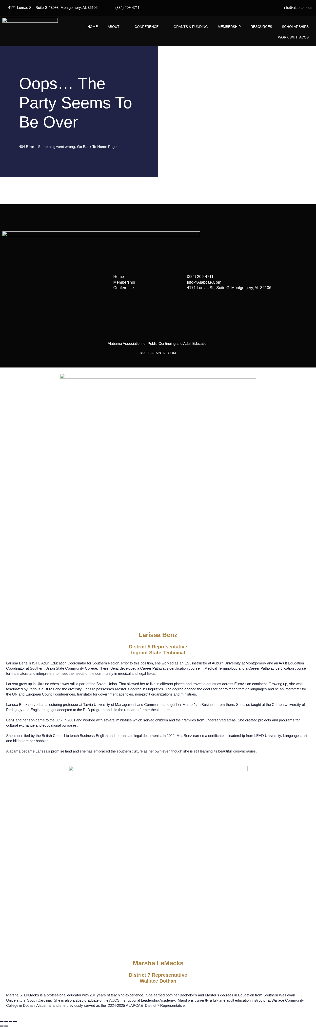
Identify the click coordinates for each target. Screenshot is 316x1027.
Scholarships (295, 27)
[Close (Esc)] (15, 1021)
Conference (146, 27)
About (113, 27)
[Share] (10, 1021)
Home (92, 27)
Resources (261, 27)
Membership (229, 27)
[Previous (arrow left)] (1, 1026)
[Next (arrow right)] (6, 1026)
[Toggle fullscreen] (6, 1021)
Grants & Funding (191, 27)
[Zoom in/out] (1, 1021)
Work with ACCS (293, 37)
